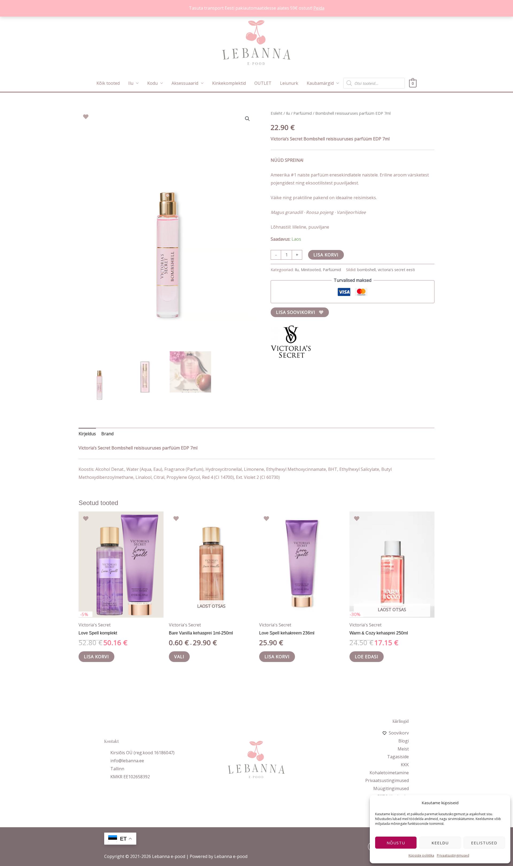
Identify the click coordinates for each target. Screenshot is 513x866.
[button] (247, 119)
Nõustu (396, 842)
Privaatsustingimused (453, 855)
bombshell (366, 269)
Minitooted (311, 269)
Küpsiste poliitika (421, 855)
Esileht (276, 113)
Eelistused (484, 842)
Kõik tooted (108, 83)
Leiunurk (289, 83)
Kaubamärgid (320, 83)
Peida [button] (318, 8)
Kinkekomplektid (229, 83)
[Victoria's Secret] (291, 341)
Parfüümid (302, 113)
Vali (179, 657)
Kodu (152, 83)
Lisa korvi (326, 255)
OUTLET (262, 83)
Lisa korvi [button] (96, 657)
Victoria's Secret (95, 625)
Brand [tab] (107, 434)
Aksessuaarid (185, 83)
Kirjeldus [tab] (87, 434)
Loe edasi (366, 657)
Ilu (130, 83)
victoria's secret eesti (396, 269)
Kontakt (111, 741)
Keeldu (440, 842)
